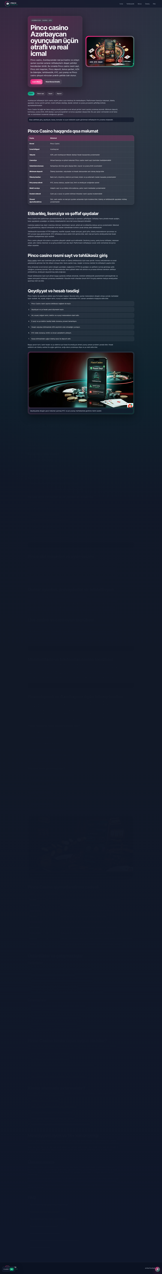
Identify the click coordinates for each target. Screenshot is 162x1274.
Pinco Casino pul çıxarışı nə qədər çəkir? (45, 1232)
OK (12, 1269)
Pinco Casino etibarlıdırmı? (40, 1246)
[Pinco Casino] (13, 3)
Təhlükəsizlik (130, 4)
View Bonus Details (53, 82)
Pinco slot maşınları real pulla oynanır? (44, 1224)
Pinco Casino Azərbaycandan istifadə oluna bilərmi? (49, 1203)
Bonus (140, 4)
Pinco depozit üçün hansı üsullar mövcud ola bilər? (48, 1217)
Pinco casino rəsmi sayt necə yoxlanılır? (45, 1210)
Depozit (59, 93)
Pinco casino (32, 260)
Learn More (36, 82)
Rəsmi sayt (40, 93)
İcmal (121, 4)
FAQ (154, 4)
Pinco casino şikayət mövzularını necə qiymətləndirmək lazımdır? (54, 1239)
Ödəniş (147, 4)
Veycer (50, 93)
